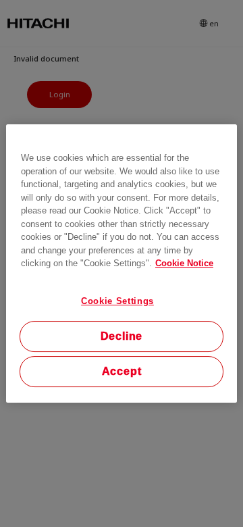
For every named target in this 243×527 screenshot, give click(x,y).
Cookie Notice (184, 263)
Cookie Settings (117, 301)
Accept (122, 371)
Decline (122, 336)
